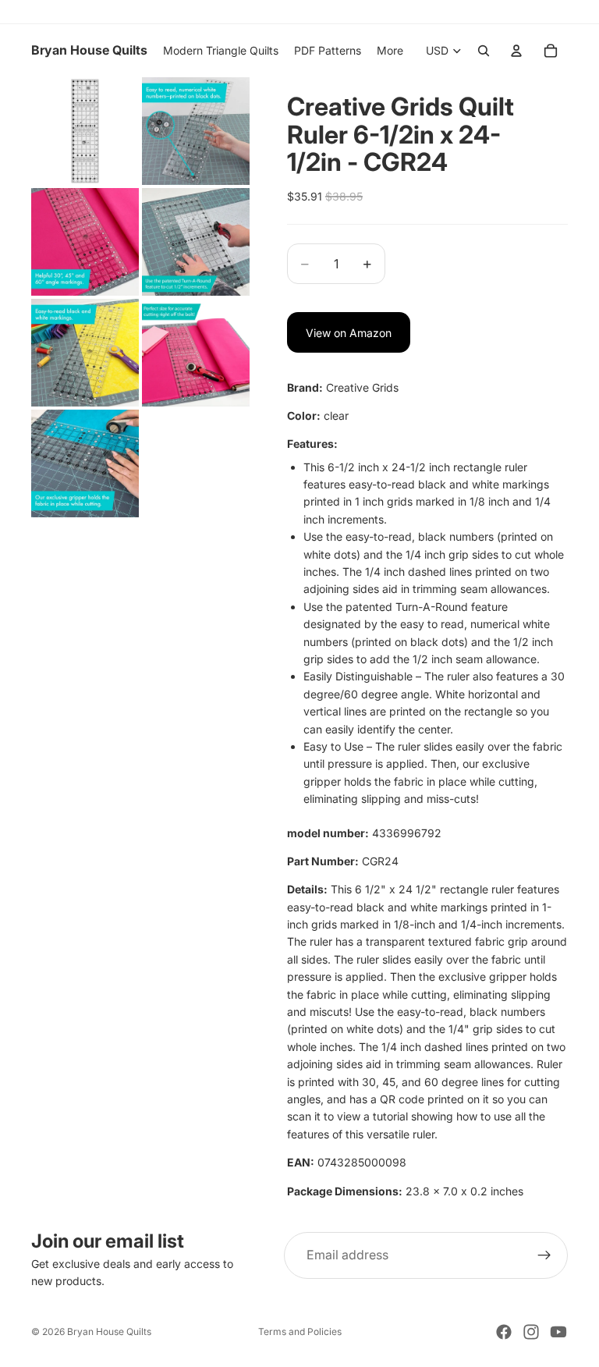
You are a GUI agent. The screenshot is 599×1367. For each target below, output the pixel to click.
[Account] (516, 51)
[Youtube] (558, 1332)
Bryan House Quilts (109, 1331)
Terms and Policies (300, 1331)
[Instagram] (531, 1332)
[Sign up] (544, 1255)
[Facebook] (503, 1332)
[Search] (483, 51)
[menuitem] (390, 50)
